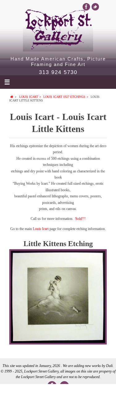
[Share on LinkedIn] (58, 392)
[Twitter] (95, 6)
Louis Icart (28, 96)
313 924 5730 (58, 72)
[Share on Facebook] (11, 392)
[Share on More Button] (104, 392)
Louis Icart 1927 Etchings (64, 96)
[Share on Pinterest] (81, 392)
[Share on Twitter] (34, 392)
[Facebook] (86, 6)
